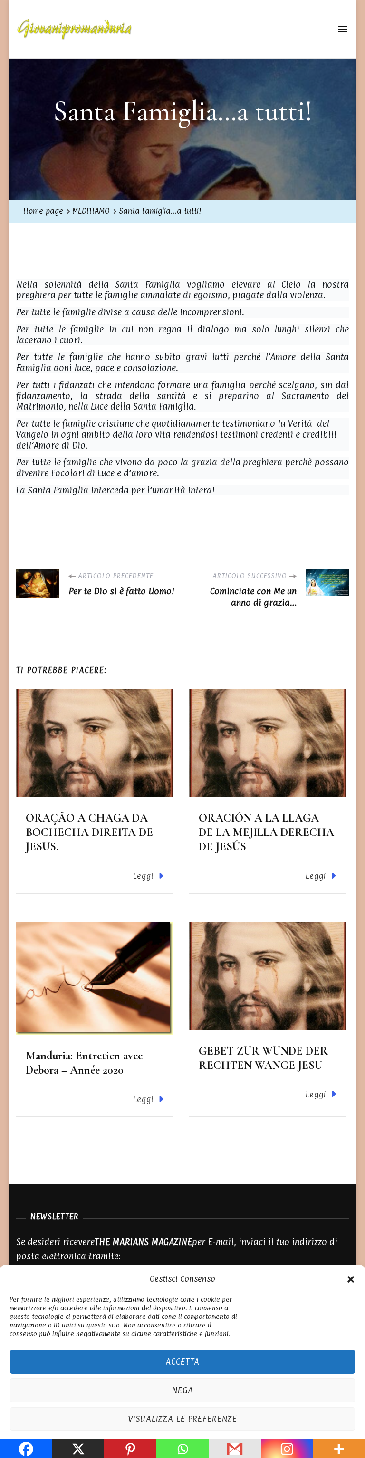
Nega (182, 1390)
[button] (350, 1278)
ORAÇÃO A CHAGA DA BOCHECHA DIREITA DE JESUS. (89, 832)
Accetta (182, 1362)
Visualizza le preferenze (182, 1419)
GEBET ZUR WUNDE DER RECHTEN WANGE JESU (263, 1058)
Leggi (143, 876)
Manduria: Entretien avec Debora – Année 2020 (84, 1063)
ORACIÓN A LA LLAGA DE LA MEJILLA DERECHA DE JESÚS (266, 832)
